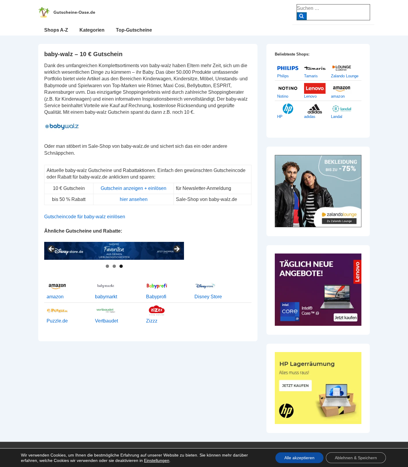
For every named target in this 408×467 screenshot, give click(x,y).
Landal (336, 116)
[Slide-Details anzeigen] (114, 251)
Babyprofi (156, 296)
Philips (283, 76)
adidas (309, 116)
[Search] (302, 16)
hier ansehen (134, 199)
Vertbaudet (106, 320)
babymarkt (106, 296)
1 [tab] (107, 266)
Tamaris (311, 76)
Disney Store (208, 296)
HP (280, 116)
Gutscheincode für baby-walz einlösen (84, 216)
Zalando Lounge (344, 76)
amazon (55, 296)
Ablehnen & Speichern (356, 457)
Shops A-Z (56, 30)
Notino (282, 96)
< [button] (51, 249)
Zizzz (151, 320)
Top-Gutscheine (134, 30)
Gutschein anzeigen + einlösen (133, 188)
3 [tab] (121, 266)
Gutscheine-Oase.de (74, 12)
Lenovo (310, 96)
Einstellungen (156, 460)
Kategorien (92, 30)
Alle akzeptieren (299, 457)
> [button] (176, 249)
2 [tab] (114, 266)
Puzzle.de (57, 320)
